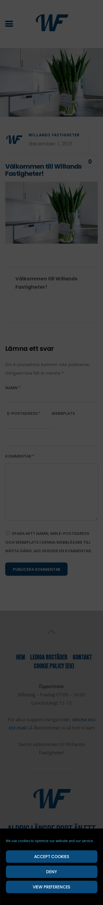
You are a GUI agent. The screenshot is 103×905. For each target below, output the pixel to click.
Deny (51, 872)
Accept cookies (51, 856)
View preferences (52, 887)
